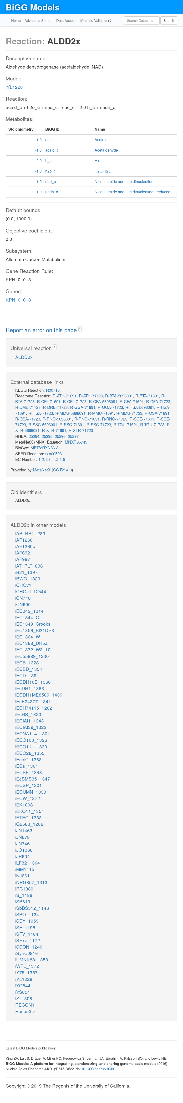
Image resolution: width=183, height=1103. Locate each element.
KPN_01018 (18, 299)
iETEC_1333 (28, 817)
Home (16, 20)
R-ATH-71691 (64, 396)
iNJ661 (22, 875)
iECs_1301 (26, 765)
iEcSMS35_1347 (32, 778)
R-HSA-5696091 (139, 407)
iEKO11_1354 (29, 811)
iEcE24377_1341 (33, 701)
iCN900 (23, 604)
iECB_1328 (27, 662)
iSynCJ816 (26, 953)
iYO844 (22, 985)
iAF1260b (25, 546)
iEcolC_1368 (28, 759)
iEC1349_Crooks (33, 623)
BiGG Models (33, 7)
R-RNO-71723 (114, 419)
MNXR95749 (76, 442)
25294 (34, 436)
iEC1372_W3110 (33, 649)
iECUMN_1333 (30, 791)
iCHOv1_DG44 (30, 591)
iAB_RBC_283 (30, 533)
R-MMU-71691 (101, 413)
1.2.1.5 (59, 459)
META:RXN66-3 (44, 447)
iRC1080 (24, 888)
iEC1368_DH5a (31, 643)
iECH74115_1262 (33, 707)
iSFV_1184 (26, 933)
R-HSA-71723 (40, 413)
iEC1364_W (27, 636)
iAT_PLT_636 (29, 565)
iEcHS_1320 (28, 714)
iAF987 (22, 559)
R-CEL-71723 (74, 401)
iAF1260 (24, 539)
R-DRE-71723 (55, 407)
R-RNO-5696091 (57, 419)
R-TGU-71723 (152, 424)
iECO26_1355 (30, 753)
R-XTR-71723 (81, 430)
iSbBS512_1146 (32, 908)
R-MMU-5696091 (70, 413)
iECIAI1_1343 (29, 720)
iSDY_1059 (27, 920)
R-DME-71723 (28, 407)
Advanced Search (38, 20)
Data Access (66, 20)
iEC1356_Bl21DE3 (34, 630)
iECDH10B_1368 (33, 681)
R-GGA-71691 (82, 407)
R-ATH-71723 (91, 396)
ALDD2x (24, 357)
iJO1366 (24, 849)
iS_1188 (23, 895)
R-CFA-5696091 (103, 401)
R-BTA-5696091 (119, 396)
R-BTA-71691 (147, 396)
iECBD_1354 (28, 669)
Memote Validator (94, 20)
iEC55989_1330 (32, 656)
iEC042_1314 (29, 611)
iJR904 (22, 856)
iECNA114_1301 (32, 733)
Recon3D (25, 1011)
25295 (47, 436)
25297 (73, 436)
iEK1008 (24, 804)
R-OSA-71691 (157, 413)
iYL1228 (14, 87)
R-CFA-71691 (132, 401)
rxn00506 (53, 453)
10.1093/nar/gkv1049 (97, 1068)
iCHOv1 (23, 585)
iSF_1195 (25, 927)
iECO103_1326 (31, 740)
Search (168, 20)
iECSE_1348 (28, 772)
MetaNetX (42, 470)
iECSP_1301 (28, 785)
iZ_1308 (23, 998)
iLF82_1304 (27, 862)
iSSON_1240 (28, 946)
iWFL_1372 (27, 966)
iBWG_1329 (27, 578)
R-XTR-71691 (54, 430)
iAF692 (22, 552)
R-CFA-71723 (158, 401)
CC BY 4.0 (62, 470)
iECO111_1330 (31, 746)
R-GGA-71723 (110, 407)
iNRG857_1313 (31, 882)
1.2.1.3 (44, 459)
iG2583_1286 (29, 824)
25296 (60, 436)
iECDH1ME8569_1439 (38, 694)
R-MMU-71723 (129, 413)
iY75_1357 (26, 972)
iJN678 (22, 837)
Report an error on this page (42, 330)
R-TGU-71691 (125, 424)
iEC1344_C (27, 617)
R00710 (53, 390)
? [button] (80, 329)
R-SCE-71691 (142, 419)
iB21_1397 (26, 572)
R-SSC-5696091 (42, 424)
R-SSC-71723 (98, 424)
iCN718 (23, 597)
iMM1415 (24, 869)
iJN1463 (23, 830)
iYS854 (22, 992)
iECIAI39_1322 (30, 727)
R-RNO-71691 (87, 419)
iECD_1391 (27, 675)
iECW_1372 (27, 798)
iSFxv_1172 (27, 940)
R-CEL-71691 (49, 401)
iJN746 (22, 843)
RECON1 (25, 1004)
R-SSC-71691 (72, 424)
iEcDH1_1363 (29, 688)
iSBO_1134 (27, 914)
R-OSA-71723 (27, 419)
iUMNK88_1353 (31, 959)
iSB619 (22, 901)
